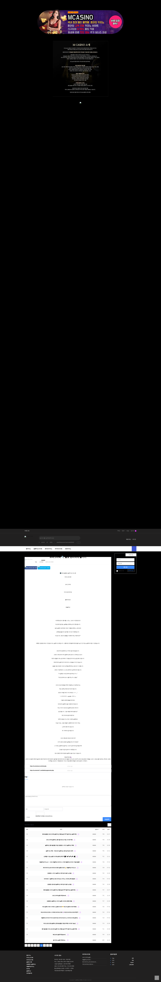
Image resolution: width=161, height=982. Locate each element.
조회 (103, 829)
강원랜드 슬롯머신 (31, 964)
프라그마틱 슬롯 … (87, 957)
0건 (36, 562)
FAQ (118, 530)
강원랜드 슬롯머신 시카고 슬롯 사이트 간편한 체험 (59, 901)
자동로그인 (121, 570)
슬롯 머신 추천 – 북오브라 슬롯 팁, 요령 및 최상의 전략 (59, 851)
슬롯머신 (28, 971)
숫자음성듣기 (46, 814)
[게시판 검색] (109, 824)
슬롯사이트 (29, 962)
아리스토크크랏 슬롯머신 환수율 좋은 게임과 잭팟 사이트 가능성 (59, 923)
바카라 (43, 542)
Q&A (123, 530)
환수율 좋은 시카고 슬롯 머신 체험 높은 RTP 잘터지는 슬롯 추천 (60, 890)
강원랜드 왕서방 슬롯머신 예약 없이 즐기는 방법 (59, 884)
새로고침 (50, 814)
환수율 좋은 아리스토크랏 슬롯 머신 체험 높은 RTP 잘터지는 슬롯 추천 (59, 929)
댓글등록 (107, 819)
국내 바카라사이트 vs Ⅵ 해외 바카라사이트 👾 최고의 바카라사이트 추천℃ (60, 912)
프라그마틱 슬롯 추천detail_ (59, 895)
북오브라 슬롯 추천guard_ (59, 934)
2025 (51, 542)
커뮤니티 (27, 530)
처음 (26, 945)
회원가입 (128, 539)
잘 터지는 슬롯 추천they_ (59, 940)
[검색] (77, 538)
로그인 (134, 539)
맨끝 (50, 945)
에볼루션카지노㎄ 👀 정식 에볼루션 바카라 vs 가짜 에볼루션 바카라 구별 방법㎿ (59, 862)
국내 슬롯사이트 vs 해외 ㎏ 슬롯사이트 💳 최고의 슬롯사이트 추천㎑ (59, 906)
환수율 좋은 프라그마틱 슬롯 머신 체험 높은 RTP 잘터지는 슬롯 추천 (59, 834)
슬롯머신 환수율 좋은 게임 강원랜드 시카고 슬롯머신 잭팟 (59, 845)
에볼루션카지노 (30, 966)
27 (47, 542)
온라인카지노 (48, 548)
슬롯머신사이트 (38, 548)
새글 (127, 530)
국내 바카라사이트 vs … (88, 964)
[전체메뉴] (134, 548)
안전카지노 (68, 548)
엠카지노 (28, 548)
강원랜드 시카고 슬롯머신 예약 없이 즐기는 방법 (59, 873)
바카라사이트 (58, 548)
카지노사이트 (29, 957)
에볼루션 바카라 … (87, 959)
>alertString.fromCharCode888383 (65, 542)
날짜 (108, 829)
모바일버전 (29, 973)
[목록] (105, 560)
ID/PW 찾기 (131, 570)
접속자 (133, 530)
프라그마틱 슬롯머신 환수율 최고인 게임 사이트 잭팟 (59, 839)
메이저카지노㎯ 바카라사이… (89, 962)
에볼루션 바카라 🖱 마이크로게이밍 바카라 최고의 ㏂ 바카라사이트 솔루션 (59, 918)
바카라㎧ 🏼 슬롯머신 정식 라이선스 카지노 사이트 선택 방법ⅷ (59, 878)
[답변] (109, 560)
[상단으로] (156, 977)
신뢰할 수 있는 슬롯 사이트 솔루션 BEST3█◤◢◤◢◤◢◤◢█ (60, 856)
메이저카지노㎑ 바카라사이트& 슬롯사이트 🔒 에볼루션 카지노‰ (59, 867)
